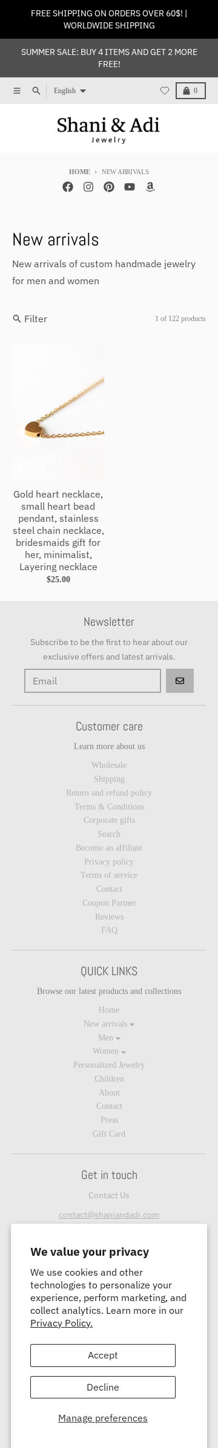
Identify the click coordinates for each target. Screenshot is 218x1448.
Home (79, 171)
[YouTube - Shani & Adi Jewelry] (129, 187)
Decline (103, 1387)
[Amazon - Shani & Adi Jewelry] (150, 187)
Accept (103, 1355)
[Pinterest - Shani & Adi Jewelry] (109, 187)
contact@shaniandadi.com (109, 1214)
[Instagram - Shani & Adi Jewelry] (88, 187)
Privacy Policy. (61, 1323)
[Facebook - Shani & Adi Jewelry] (68, 187)
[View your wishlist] (165, 91)
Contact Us (109, 1195)
